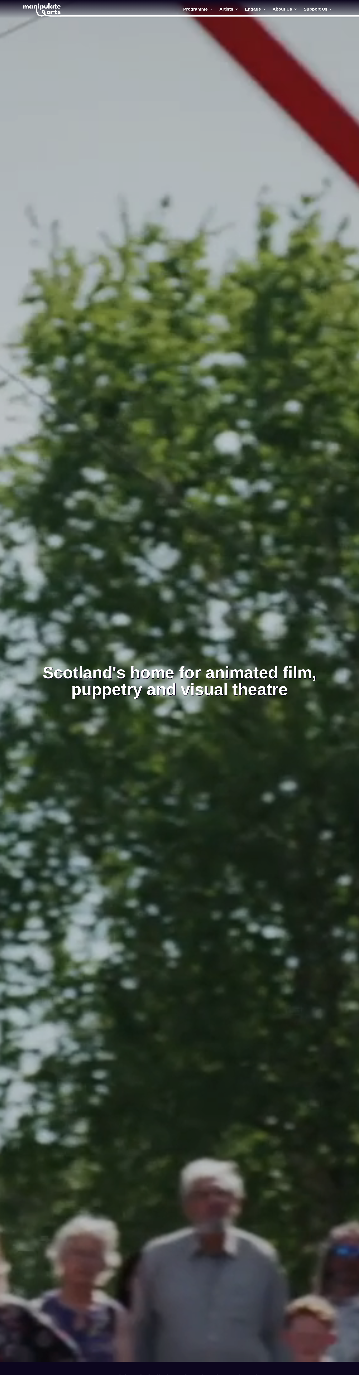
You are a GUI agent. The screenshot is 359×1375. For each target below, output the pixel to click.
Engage (253, 9)
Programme (195, 9)
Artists (226, 9)
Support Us (315, 9)
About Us (282, 9)
